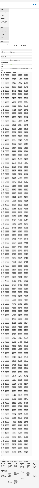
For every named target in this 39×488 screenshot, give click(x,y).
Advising (15, 472)
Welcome (2, 9)
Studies (15, 463)
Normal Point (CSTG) (3, 21)
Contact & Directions (4, 476)
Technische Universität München (5, 5)
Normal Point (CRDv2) (3, 12)
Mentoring (21, 472)
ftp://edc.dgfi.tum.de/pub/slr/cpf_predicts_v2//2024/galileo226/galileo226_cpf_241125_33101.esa (21, 68)
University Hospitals (4, 472)
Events (21, 471)
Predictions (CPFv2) (3, 15)
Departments (10, 465)
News (1, 466)
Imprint (6, 459)
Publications (2, 467)
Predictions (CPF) (3, 19)
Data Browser (2, 25)
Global (28, 463)
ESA (10, 51)
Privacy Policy (2, 459)
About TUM (3, 463)
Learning (15, 466)
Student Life (22, 466)
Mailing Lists (2, 34)
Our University (3, 465)
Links (1, 38)
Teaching (15, 465)
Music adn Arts (22, 470)
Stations (2, 28)
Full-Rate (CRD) (2, 18)
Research (10, 463)
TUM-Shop (21, 478)
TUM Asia (27, 467)
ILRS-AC (2, 41)
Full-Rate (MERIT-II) (3, 22)
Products (2, 27)
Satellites (2, 30)
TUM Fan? (2, 475)
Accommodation (22, 467)
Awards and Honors (4, 471)
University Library (3, 470)
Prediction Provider (3, 31)
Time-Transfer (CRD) (3, 24)
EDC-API (2, 37)
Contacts (15, 484)
